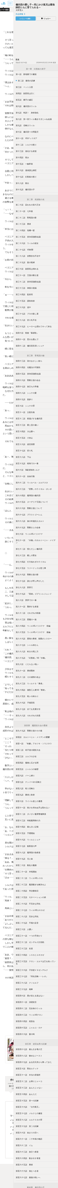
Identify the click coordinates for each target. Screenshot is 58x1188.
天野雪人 (19, 10)
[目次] (10, 3)
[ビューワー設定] (3, 3)
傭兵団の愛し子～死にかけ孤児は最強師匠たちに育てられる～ (35, 6)
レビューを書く (26, 18)
